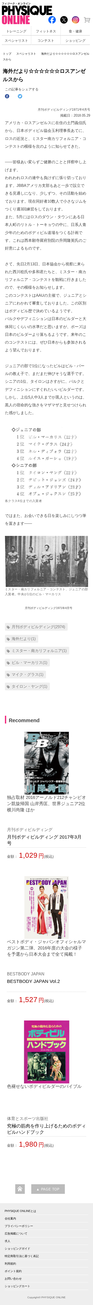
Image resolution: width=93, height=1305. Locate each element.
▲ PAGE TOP (47, 1189)
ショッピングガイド (17, 1248)
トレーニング (16, 31)
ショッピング (75, 40)
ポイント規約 (13, 1271)
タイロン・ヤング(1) (29, 686)
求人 (7, 1241)
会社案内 (10, 1218)
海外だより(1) (24, 638)
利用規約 (10, 1263)
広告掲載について (16, 1233)
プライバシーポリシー (19, 1226)
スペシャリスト (16, 40)
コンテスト (45, 40)
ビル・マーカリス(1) (29, 662)
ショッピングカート (17, 1286)
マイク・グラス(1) (27, 674)
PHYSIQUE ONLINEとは (20, 1210)
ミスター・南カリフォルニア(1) (39, 650)
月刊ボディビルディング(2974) (38, 627)
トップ (7, 53)
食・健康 (75, 31)
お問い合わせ (13, 1278)
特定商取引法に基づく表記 (22, 1256)
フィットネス (46, 31)
